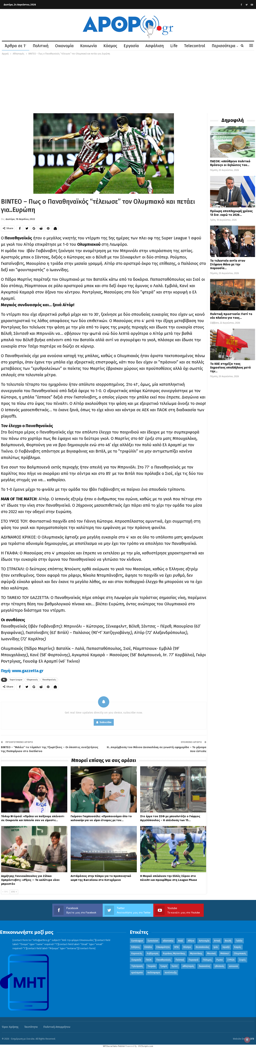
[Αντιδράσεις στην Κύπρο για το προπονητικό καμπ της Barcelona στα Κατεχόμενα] (104, 849)
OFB (252, 1039)
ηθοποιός (219, 966)
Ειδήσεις (135, 947)
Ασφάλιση (154, 45)
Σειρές (242, 960)
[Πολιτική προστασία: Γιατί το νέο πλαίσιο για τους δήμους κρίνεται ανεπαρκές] (232, 294)
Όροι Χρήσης (10, 1027)
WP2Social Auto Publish (114, 1046)
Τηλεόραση (137, 966)
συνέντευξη (171, 972)
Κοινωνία (88, 45)
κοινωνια (233, 966)
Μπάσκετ (224, 953)
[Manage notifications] (247, 1040)
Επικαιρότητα (163, 947)
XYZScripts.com (145, 1046)
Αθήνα (191, 940)
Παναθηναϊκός (49, 680)
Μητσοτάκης (196, 953)
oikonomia (168, 940)
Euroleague (137, 940)
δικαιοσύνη (204, 966)
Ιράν (216, 947)
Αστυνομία (204, 940)
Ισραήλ (226, 947)
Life (173, 45)
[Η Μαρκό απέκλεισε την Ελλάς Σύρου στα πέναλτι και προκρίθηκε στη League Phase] (173, 849)
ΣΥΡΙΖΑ (230, 960)
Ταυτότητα (31, 1027)
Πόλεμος (207, 960)
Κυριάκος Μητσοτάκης (174, 953)
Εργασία (131, 45)
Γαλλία (239, 940)
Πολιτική (41, 45)
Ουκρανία (136, 960)
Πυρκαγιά (193, 960)
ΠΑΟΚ (149, 960)
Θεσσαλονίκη (202, 947)
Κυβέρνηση (152, 953)
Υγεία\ (174, 966)
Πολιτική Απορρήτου (56, 1027)
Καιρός (237, 947)
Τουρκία (151, 966)
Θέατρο (187, 947)
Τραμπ (163, 966)
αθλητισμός (188, 966)
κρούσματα (137, 972)
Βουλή (228, 940)
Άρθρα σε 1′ (15, 45)
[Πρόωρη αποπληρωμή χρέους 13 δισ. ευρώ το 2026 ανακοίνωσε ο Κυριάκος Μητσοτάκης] (232, 191)
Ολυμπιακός (32, 680)
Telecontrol (194, 45)
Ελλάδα (148, 947)
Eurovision (153, 940)
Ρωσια (219, 960)
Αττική (217, 940)
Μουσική (211, 953)
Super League (16, 680)
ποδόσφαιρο (153, 972)
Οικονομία (64, 45)
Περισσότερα (223, 45)
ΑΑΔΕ (180, 940)
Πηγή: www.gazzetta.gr (22, 670)
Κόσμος (110, 45)
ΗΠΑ (176, 947)
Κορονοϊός (136, 953)
